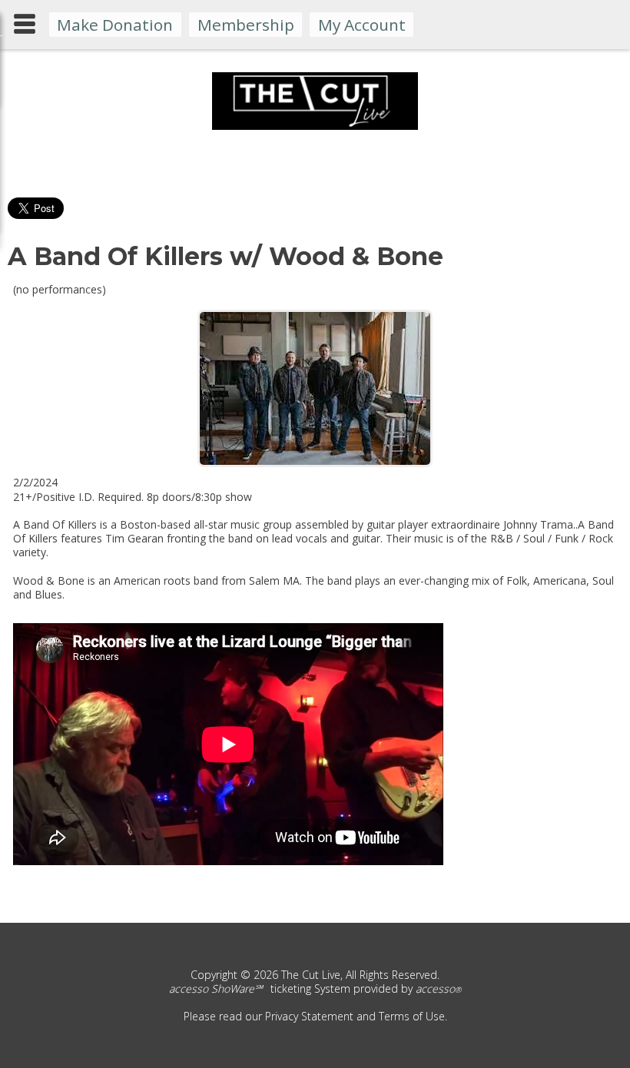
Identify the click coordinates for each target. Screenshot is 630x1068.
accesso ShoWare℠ (216, 988)
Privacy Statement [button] (309, 1016)
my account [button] (362, 24)
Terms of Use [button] (412, 1016)
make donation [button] (115, 24)
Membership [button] (245, 24)
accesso (438, 988)
